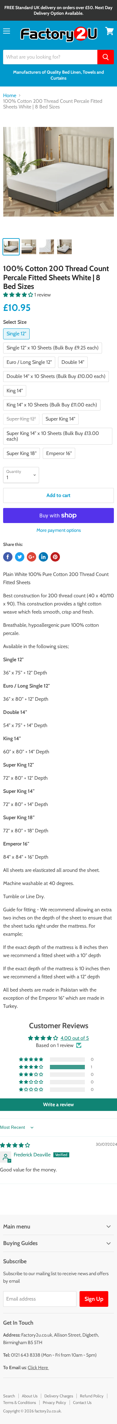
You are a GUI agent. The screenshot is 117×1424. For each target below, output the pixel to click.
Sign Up (94, 1299)
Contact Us (82, 1402)
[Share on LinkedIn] (43, 557)
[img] (15, 1145)
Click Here (38, 1367)
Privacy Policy (54, 1402)
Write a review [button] (58, 1104)
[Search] (105, 57)
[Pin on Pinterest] (55, 557)
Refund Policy (92, 1395)
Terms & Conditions (19, 1402)
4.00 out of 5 (75, 1038)
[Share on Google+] (31, 557)
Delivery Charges (58, 1395)
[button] (18, 295)
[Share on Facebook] (7, 557)
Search (9, 1395)
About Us (29, 1395)
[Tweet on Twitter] (19, 557)
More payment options (59, 530)
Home (9, 95)
